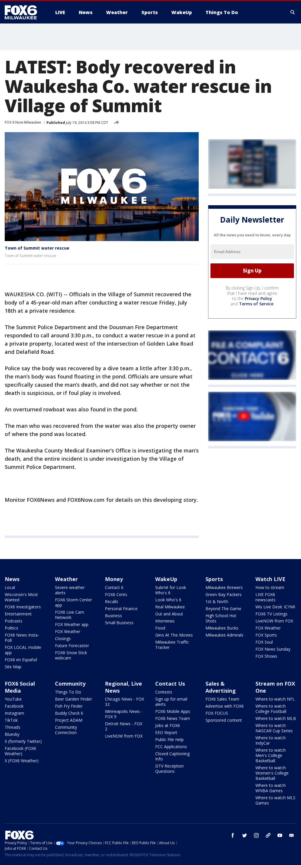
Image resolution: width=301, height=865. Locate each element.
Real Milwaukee (170, 607)
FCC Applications (171, 746)
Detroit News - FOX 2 (123, 726)
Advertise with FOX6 (224, 706)
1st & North (216, 601)
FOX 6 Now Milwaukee (23, 122)
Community (70, 683)
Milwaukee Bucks (221, 628)
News (12, 579)
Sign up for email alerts (171, 701)
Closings (63, 638)
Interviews (165, 621)
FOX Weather (67, 631)
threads (268, 835)
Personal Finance (121, 608)
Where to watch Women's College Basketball (272, 773)
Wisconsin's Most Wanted (21, 597)
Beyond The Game (223, 608)
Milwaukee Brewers (224, 587)
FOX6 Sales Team (222, 699)
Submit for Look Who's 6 (170, 590)
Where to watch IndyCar (270, 740)
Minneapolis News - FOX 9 (124, 714)
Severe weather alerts (70, 590)
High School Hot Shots (220, 618)
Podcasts (13, 621)
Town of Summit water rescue (37, 248)
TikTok (11, 720)
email (291, 835)
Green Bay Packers (223, 594)
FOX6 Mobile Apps (172, 711)
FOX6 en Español (21, 659)
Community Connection (66, 729)
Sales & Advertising (220, 687)
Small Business (119, 622)
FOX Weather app (71, 624)
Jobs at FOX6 (167, 725)
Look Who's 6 (168, 600)
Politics (11, 628)
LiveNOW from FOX (274, 621)
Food (160, 628)
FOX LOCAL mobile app (23, 649)
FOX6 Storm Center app (73, 602)
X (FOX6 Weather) (22, 760)
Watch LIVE (270, 579)
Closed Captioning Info (172, 756)
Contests (163, 692)
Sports (214, 579)
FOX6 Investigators (23, 607)
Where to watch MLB (275, 718)
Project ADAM (68, 720)
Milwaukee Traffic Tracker (172, 644)
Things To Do (68, 692)
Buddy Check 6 (69, 713)
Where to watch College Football (270, 708)
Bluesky (12, 734)
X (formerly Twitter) (23, 741)
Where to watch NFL (275, 699)
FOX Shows (266, 656)
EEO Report (166, 732)
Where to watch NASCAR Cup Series (274, 728)
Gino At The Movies (174, 635)
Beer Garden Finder (73, 699)
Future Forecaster (72, 645)
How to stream (269, 587)
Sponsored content (223, 720)
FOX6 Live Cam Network (69, 614)
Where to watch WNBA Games (270, 787)
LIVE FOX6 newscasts (265, 597)
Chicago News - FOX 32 (124, 701)
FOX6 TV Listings (271, 614)
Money (114, 579)
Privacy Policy (258, 298)
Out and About (169, 614)
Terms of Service (256, 304)
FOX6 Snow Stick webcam (71, 655)
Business (113, 615)
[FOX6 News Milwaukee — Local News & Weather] (24, 12)
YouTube (13, 699)
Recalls (111, 601)
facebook (233, 835)
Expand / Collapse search (292, 12)
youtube (280, 835)
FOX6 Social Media (20, 687)
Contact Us (170, 683)
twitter (244, 835)
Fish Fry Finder (69, 706)
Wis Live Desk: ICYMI (275, 607)
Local (10, 587)
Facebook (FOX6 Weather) (20, 750)
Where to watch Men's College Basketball (270, 755)
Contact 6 (114, 587)
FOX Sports (266, 635)
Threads (12, 727)
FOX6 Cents (116, 594)
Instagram (14, 713)
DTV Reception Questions (169, 768)
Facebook (14, 706)
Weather (66, 579)
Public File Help (169, 739)
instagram (256, 835)
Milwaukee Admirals (224, 635)
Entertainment (18, 614)
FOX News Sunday (272, 649)
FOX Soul (264, 642)
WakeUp (166, 579)
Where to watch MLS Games (275, 800)
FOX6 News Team (172, 718)
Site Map (13, 666)
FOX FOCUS (216, 713)
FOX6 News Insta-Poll (22, 637)
